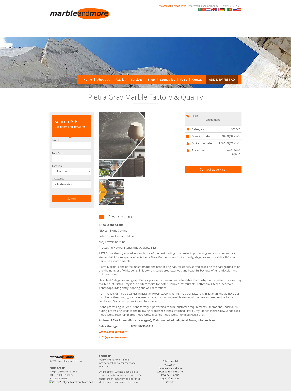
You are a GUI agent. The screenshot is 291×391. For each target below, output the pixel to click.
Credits (170, 382)
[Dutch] (208, 9)
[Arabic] (200, 9)
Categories (58, 178)
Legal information (170, 378)
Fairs (183, 80)
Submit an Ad (170, 361)
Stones (235, 129)
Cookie (175, 375)
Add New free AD (222, 80)
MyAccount (165, 5)
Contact (198, 80)
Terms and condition (170, 368)
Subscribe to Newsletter (170, 371)
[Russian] (235, 9)
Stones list (167, 80)
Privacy (165, 375)
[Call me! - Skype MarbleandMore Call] (71, 382)
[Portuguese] (230, 9)
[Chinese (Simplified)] (204, 9)
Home (87, 80)
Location (57, 166)
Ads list (121, 80)
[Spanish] (239, 9)
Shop (151, 80)
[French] (217, 9)
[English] (213, 9)
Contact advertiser (213, 169)
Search (55, 140)
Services (136, 80)
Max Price (57, 153)
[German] (222, 9)
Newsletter (180, 5)
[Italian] (226, 9)
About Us (103, 80)
